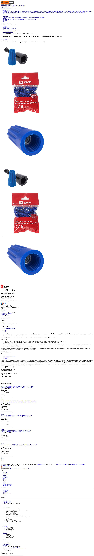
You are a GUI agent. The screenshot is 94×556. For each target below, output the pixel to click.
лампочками (72, 464)
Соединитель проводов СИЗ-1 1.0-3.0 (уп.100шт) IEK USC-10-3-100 (15, 431)
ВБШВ (4, 475)
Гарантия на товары (39, 17)
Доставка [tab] (5, 330)
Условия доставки (7, 17)
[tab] (6, 357)
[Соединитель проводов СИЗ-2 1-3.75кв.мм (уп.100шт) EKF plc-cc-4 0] (16, 68)
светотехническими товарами (62, 464)
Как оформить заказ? (22, 17)
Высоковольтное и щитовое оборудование (12, 11)
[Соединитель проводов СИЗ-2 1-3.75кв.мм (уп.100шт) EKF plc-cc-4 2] (26, 163)
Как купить (5, 16)
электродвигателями (5, 465)
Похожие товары (4, 39)
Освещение (47, 12)
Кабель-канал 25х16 (7, 484)
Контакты (5, 20)
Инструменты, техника (62, 11)
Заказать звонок (4, 314)
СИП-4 (4, 482)
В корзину (3, 322)
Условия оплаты (14, 17)
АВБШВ (5, 476)
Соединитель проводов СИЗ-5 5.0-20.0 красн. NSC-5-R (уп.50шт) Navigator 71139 (18, 402)
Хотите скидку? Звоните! (6, 313)
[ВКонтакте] (1, 303)
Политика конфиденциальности (17, 468)
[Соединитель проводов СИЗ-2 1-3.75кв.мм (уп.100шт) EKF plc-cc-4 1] (26, 116)
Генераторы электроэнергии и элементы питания (32, 11)
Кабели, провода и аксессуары (84, 11)
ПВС (4, 483)
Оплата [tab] (4, 331)
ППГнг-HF (5, 477)
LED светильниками (80, 464)
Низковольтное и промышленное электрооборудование (33, 12)
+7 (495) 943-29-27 (5, 5)
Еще (4, 21)
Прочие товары (53, 12)
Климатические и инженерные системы (12, 12)
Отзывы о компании (18, 19)
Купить (2, 399)
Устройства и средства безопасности (77, 12)
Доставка (5, 491)
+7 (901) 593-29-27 (21, 5)
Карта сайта (27, 468)
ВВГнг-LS (5, 472)
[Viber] (3, 303)
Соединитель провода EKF (9, 328)
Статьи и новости (27, 19)
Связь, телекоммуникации (63, 12)
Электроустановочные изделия (10, 13)
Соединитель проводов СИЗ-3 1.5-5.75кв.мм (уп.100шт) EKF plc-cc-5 (16, 416)
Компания (5, 18)
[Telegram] (5, 303)
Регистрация (3, 309)
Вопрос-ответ (11, 19)
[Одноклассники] (2, 303)
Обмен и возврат (31, 17)
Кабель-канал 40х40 (7, 485)
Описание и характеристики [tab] (9, 356)
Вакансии (33, 19)
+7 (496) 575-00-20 (13, 5)
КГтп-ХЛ (5, 479)
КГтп (4, 478)
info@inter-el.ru (4, 7)
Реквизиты (5, 19)
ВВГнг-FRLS (6, 473)
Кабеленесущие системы (72, 11)
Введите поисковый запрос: (7, 553)
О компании (5, 490)
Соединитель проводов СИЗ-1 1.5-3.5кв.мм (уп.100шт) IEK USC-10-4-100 (17, 387)
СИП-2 (4, 480)
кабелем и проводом (40, 464)
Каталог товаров (6, 10)
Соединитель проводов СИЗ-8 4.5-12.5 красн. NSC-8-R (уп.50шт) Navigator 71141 (18, 445)
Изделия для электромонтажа (50, 11)
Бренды (4, 14)
